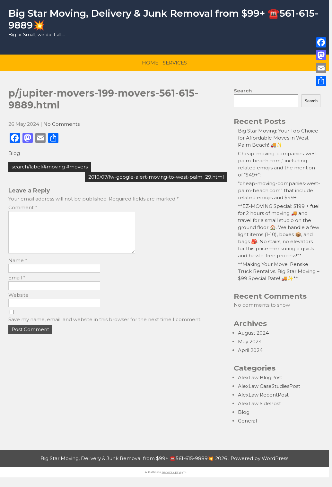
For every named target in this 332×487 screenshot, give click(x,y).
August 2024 (253, 333)
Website (18, 295)
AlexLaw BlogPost (260, 377)
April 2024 (250, 350)
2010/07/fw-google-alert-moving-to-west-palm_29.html (156, 177)
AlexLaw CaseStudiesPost (269, 386)
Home (150, 63)
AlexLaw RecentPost (263, 395)
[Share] (321, 80)
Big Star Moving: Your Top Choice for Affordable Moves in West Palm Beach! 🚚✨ (278, 138)
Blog (14, 153)
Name (17, 260)
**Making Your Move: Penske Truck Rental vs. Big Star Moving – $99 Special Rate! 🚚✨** (278, 271)
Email (16, 278)
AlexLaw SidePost (259, 403)
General (247, 421)
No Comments (61, 124)
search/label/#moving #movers (50, 167)
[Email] (321, 68)
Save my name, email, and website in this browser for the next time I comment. (104, 319)
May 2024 (250, 341)
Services (175, 63)
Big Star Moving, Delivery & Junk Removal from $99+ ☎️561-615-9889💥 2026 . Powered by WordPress (164, 458)
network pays (171, 472)
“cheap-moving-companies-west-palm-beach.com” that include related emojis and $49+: (279, 190)
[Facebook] (321, 42)
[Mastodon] (321, 55)
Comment (22, 207)
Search (243, 91)
